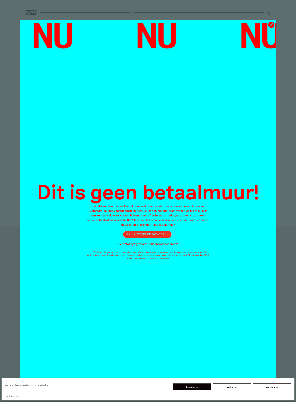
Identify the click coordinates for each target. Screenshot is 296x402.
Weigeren (232, 387)
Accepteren (192, 387)
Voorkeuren (272, 387)
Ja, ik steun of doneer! (146, 234)
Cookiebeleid (12, 396)
